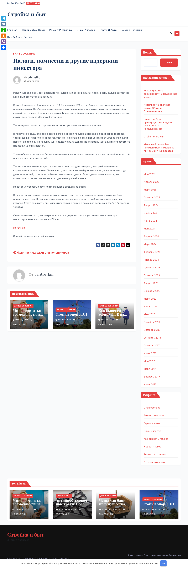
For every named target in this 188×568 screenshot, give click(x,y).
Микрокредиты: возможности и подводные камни (28, 314)
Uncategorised (152, 407)
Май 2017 (149, 361)
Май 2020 (149, 314)
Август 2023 (151, 283)
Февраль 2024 (152, 251)
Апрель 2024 (151, 236)
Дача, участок (86, 30)
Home (131, 555)
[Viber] (3, 42)
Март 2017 (150, 368)
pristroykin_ (34, 77)
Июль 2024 (150, 213)
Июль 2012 (150, 384)
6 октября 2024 (68, 509)
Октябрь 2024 (152, 197)
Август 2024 (151, 205)
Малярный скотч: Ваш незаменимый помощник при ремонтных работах (159, 147)
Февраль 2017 (152, 376)
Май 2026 (149, 174)
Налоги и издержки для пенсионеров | (43, 252)
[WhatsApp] (3, 30)
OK (163, 563)
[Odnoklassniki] (3, 36)
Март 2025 (150, 189)
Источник (19, 227)
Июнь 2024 (150, 220)
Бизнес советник (132, 30)
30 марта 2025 (23, 509)
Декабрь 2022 (152, 290)
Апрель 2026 (151, 181)
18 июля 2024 (153, 509)
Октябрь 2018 (152, 329)
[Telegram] (3, 18)
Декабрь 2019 (152, 322)
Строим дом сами (33, 30)
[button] (171, 33)
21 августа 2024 (111, 509)
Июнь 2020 (150, 306)
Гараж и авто (108, 30)
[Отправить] (3, 48)
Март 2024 (150, 244)
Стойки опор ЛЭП (71, 314)
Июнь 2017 (150, 353)
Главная (12, 30)
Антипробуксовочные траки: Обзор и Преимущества (157, 108)
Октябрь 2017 (152, 345)
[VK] (3, 24)
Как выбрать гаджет (20, 37)
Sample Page (142, 555)
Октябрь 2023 (152, 275)
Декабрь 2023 (152, 267)
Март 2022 (150, 298)
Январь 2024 (151, 259)
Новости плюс (152, 446)
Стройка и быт (26, 13)
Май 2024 (149, 228)
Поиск (147, 52)
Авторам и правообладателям (166, 555)
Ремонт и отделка (61, 30)
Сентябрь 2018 (152, 337)
